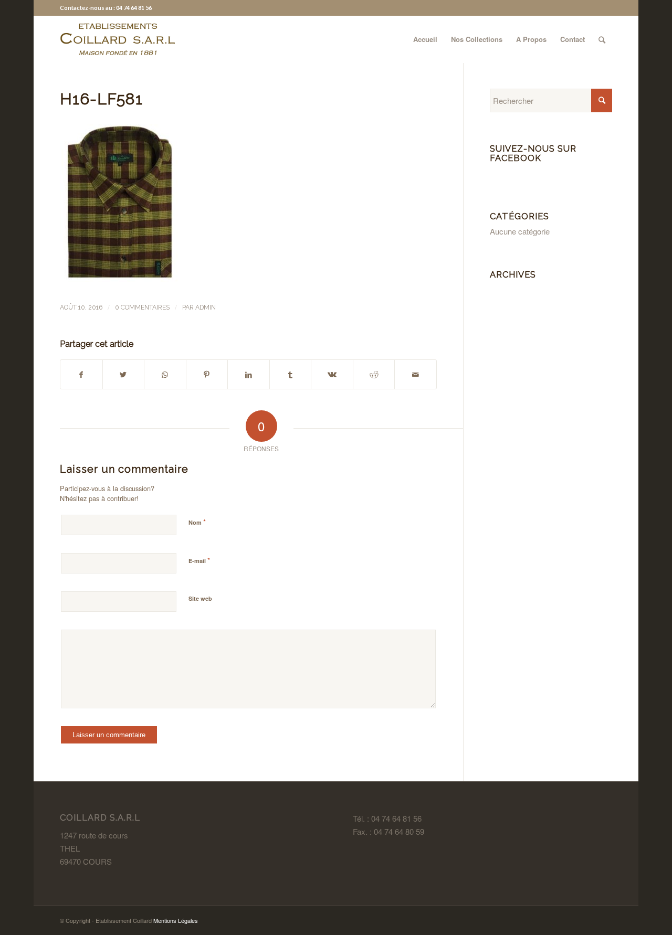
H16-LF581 (101, 99)
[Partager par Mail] (415, 374)
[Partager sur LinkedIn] (248, 374)
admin (205, 307)
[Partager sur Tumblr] (290, 374)
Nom (197, 522)
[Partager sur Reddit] (374, 374)
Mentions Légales (175, 920)
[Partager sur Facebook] (81, 374)
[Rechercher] (602, 39)
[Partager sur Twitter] (123, 374)
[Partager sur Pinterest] (207, 374)
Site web (200, 598)
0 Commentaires (142, 307)
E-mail (199, 560)
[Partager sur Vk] (332, 374)
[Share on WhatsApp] (165, 374)
